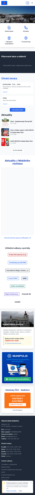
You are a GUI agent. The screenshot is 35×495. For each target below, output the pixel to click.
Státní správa (5, 477)
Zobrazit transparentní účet (14, 343)
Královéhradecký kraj (8, 475)
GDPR (3, 472)
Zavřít (20, 491)
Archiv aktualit (17, 150)
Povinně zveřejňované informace (11, 469)
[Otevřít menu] (32, 3)
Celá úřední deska (17, 110)
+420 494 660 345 (13, 439)
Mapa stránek (5, 467)
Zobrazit (5, 92)
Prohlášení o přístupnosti (9, 464)
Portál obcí (4, 480)
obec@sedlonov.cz (11, 436)
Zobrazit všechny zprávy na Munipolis (16, 238)
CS (27, 3)
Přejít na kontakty (11, 491)
